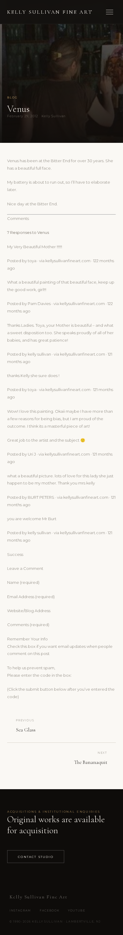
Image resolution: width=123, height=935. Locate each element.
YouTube (76, 910)
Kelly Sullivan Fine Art (50, 12)
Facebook (49, 910)
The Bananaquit (90, 762)
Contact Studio (35, 857)
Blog (12, 97)
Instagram (20, 910)
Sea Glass (26, 730)
